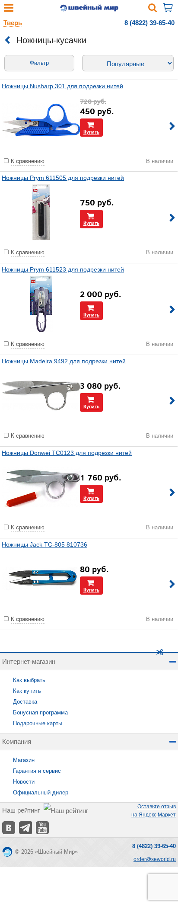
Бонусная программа (40, 712)
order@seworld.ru (155, 859)
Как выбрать (29, 680)
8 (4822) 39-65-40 (149, 22)
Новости (24, 781)
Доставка (25, 701)
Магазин (24, 760)
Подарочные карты (37, 723)
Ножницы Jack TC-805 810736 (44, 544)
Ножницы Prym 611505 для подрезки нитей (63, 177)
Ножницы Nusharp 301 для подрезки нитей (62, 86)
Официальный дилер (40, 792)
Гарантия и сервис (37, 771)
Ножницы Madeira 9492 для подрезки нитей (64, 361)
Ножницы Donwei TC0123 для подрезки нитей (67, 452)
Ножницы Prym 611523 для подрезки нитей (63, 269)
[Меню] (8, 9)
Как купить (27, 691)
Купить (91, 131)
